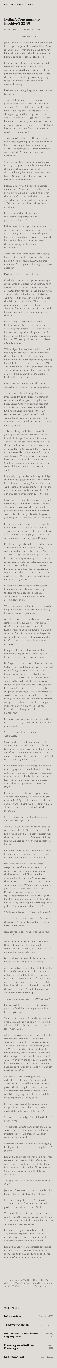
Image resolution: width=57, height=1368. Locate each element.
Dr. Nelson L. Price (19, 4)
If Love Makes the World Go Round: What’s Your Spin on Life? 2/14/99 (17, 1283)
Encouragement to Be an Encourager (19, 1347)
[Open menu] (51, 4)
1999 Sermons (25, 29)
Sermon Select (36, 29)
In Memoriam (12, 1316)
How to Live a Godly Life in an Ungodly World (21, 1335)
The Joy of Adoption (16, 1324)
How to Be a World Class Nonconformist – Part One (42, 1283)
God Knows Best (14, 1356)
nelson (15, 29)
